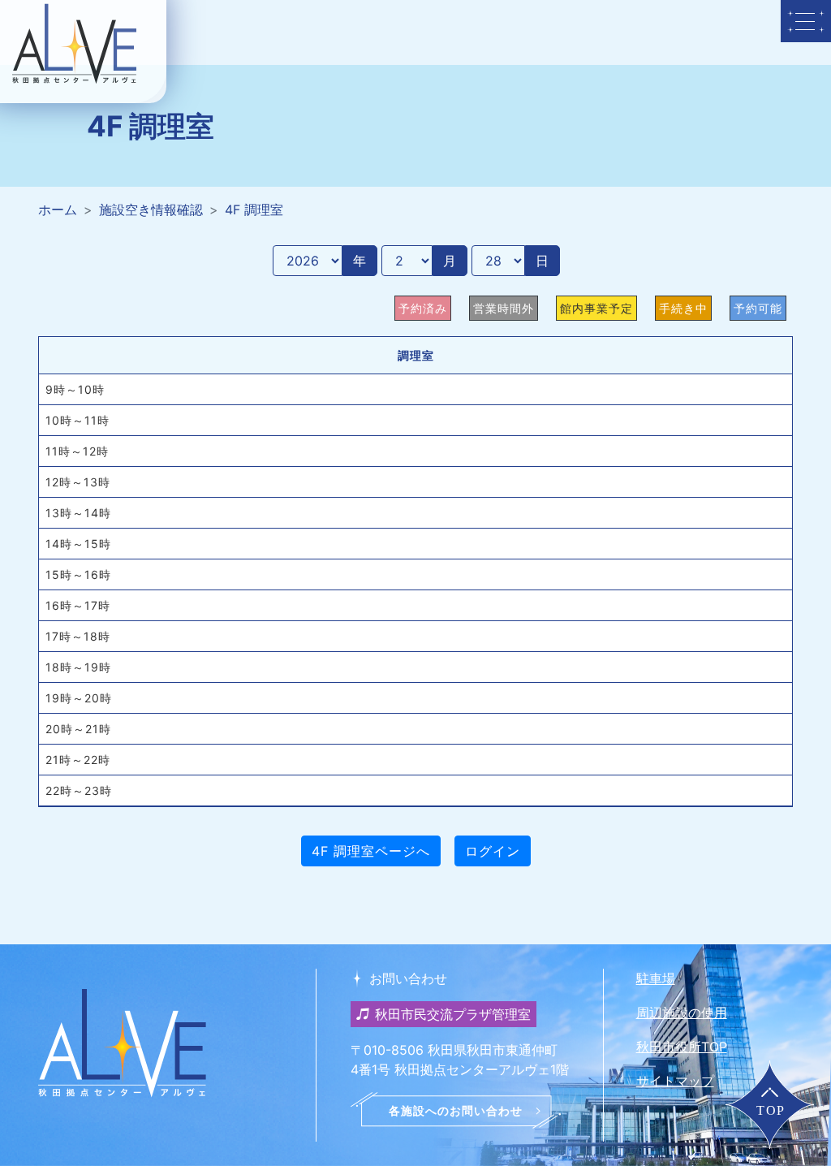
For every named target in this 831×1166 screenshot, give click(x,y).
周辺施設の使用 (681, 1012)
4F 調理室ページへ (371, 851)
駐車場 (655, 978)
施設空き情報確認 (151, 209)
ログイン (492, 851)
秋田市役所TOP (681, 1047)
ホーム (57, 209)
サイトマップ (675, 1081)
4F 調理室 (254, 209)
